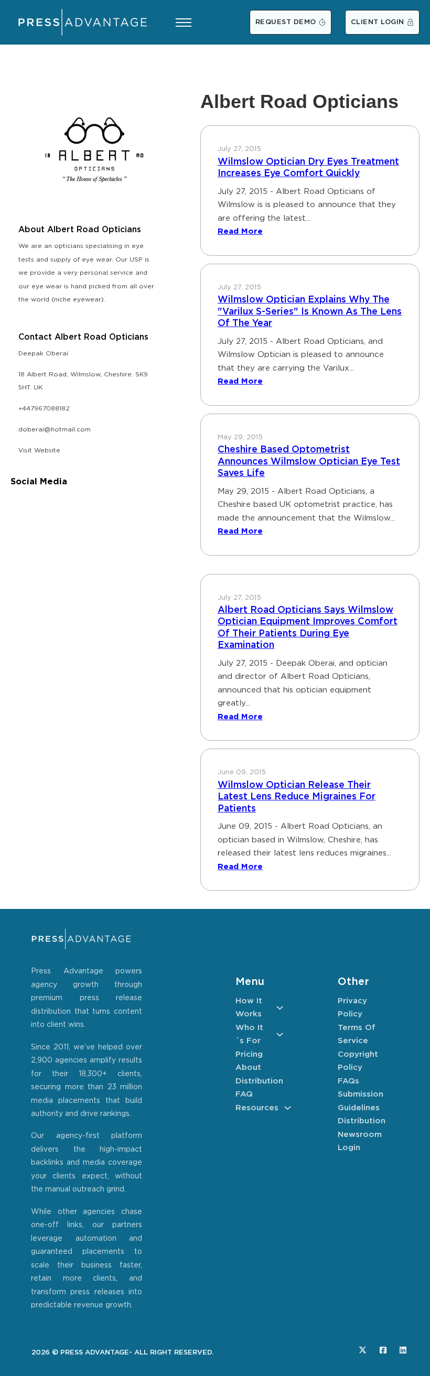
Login (349, 1147)
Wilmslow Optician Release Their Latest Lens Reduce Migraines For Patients (296, 797)
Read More (240, 231)
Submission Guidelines (360, 1101)
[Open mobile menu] (183, 22)
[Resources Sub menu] (288, 1108)
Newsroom (360, 1134)
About (248, 1067)
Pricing (249, 1054)
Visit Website (39, 450)
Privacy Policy (352, 1008)
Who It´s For (249, 1034)
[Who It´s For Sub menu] (280, 1034)
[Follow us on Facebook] (383, 1350)
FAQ (244, 1094)
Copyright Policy (358, 1061)
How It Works (248, 1008)
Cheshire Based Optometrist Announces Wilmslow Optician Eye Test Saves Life (309, 462)
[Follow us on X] (363, 1350)
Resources (256, 1107)
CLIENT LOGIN (377, 22)
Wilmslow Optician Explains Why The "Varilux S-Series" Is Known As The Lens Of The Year (310, 312)
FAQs (348, 1081)
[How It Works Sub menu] (280, 1008)
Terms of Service (356, 1034)
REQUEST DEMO (285, 22)
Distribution (259, 1081)
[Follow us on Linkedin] (403, 1350)
